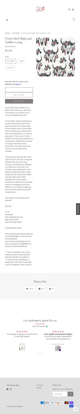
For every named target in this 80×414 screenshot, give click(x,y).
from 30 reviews (38, 326)
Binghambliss (10, 46)
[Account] (73, 9)
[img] (69, 9)
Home (7, 33)
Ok (70, 394)
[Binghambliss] (40, 9)
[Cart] (74, 19)
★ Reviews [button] (78, 209)
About (39, 388)
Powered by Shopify (15, 406)
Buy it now (19, 101)
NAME (7, 57)
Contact (40, 385)
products (16, 33)
